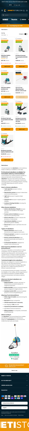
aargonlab (9, 413)
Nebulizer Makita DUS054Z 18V (5, 88)
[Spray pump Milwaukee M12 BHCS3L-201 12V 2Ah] (22, 78)
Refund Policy (20, 415)
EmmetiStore (6, 412)
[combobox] (14, 15)
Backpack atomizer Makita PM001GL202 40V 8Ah (21, 120)
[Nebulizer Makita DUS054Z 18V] (7, 78)
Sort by (3, 33)
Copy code (17, 5)
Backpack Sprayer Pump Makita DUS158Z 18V (22, 57)
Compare (21, 34)
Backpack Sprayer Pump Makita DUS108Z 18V (7, 120)
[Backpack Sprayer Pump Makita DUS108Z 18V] (7, 109)
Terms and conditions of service (11, 415)
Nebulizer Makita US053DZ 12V (5, 56)
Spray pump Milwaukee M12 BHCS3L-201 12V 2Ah (21, 89)
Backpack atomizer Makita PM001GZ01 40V (7, 151)
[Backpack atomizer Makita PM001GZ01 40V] (7, 141)
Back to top (14, 370)
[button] (26, 10)
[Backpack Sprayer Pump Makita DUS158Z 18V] (22, 46)
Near (2, 415)
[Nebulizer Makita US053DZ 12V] (7, 46)
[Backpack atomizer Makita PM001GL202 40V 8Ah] (22, 109)
